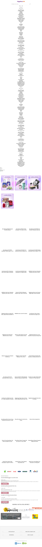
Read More (5, 483)
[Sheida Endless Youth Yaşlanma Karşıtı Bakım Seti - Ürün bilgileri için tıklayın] (21, 453)
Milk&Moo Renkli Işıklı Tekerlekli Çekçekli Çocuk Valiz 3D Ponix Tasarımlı (7, 293)
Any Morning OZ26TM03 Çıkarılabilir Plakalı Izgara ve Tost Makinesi (7, 251)
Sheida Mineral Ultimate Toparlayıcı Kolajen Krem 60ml (34, 441)
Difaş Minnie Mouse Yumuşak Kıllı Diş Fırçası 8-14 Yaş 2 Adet (21, 441)
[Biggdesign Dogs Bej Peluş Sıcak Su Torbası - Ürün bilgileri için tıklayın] (34, 390)
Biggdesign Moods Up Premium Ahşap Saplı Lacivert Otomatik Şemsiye (34, 293)
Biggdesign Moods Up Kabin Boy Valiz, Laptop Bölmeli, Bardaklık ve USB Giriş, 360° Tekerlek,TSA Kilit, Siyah (7, 315)
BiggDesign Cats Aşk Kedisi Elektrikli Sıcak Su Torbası (7, 335)
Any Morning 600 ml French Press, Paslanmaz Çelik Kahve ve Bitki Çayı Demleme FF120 (7, 420)
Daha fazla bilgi (4, 518)
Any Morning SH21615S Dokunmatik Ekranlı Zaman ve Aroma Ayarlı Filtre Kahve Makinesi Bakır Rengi (7, 378)
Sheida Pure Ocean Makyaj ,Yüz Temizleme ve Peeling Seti (34, 462)
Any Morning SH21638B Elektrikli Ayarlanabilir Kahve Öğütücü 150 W (34, 251)
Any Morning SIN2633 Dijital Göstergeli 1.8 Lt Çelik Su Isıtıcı (21, 229)
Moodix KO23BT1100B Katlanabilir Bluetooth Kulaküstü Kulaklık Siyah (21, 377)
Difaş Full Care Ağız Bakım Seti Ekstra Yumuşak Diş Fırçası (7, 441)
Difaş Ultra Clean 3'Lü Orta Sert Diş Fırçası (21, 420)
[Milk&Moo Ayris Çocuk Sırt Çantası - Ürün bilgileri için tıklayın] (21, 305)
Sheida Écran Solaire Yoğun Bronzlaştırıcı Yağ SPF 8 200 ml (7, 462)
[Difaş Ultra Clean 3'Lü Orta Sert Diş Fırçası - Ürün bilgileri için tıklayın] (21, 411)
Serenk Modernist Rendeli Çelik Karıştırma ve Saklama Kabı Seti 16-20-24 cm (34, 356)
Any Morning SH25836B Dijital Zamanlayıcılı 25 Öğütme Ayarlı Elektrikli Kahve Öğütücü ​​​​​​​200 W (21, 272)
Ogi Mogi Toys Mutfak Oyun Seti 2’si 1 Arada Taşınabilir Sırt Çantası (7, 399)
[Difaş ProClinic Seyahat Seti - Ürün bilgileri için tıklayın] (34, 411)
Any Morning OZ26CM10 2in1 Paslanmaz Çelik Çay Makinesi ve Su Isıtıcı (21, 251)
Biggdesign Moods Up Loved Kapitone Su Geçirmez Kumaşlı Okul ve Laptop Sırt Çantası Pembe (34, 335)
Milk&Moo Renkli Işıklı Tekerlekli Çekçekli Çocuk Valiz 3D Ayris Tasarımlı (34, 272)
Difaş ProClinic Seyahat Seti (35, 419)
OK (19, 518)
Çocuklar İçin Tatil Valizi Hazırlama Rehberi (9, 495)
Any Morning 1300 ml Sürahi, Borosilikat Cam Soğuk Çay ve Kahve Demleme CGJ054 (34, 314)
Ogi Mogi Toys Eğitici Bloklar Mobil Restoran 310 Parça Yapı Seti (34, 377)
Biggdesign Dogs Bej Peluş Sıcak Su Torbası (35, 399)
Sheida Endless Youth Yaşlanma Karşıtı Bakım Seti (21, 462)
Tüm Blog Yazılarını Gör (5, 503)
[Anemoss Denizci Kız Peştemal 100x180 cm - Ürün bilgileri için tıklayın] (7, 348)
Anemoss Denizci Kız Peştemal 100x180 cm (7, 356)
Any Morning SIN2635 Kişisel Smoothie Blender (7, 229)
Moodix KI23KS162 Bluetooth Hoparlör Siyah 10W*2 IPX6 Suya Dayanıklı (21, 293)
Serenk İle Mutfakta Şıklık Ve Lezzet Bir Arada (9, 477)
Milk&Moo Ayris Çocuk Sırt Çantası (21, 313)
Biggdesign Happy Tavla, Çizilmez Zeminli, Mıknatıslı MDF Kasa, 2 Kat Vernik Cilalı (21, 399)
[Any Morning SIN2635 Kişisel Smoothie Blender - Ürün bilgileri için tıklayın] (7, 221)
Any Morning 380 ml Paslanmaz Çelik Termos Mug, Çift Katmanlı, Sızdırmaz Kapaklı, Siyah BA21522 (7, 272)
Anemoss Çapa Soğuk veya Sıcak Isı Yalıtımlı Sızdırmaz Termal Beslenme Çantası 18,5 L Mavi (21, 335)
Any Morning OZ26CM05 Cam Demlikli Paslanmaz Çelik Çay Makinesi (34, 230)
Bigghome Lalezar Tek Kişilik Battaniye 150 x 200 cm (21, 356)
